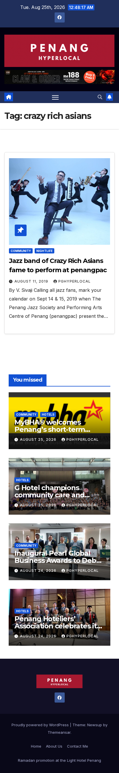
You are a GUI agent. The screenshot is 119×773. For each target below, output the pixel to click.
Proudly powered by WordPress (41, 724)
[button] (100, 97)
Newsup (94, 724)
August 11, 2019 (31, 281)
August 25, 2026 (38, 439)
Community (21, 251)
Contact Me (77, 746)
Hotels (48, 414)
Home (36, 746)
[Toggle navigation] (55, 97)
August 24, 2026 (38, 570)
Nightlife (44, 251)
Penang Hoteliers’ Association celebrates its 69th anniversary (57, 626)
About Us (54, 746)
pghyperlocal (74, 281)
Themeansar (59, 732)
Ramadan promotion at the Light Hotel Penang (59, 760)
